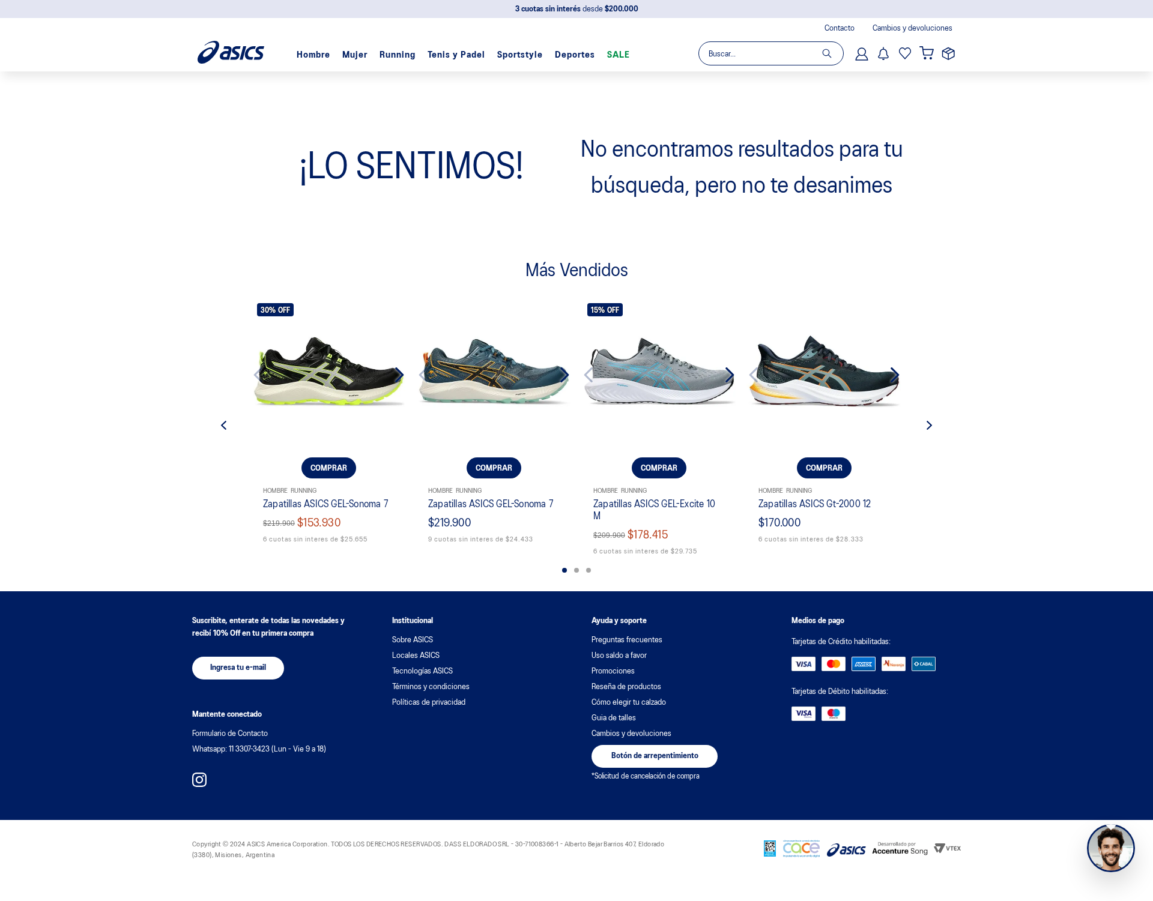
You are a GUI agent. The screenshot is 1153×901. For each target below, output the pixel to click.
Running (398, 55)
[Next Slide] (390, 374)
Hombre (313, 55)
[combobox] (770, 53)
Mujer (355, 55)
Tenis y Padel (456, 55)
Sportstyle (520, 55)
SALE (618, 55)
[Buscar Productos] (832, 53)
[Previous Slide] (267, 374)
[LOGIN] (863, 53)
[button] (564, 570)
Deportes (575, 55)
